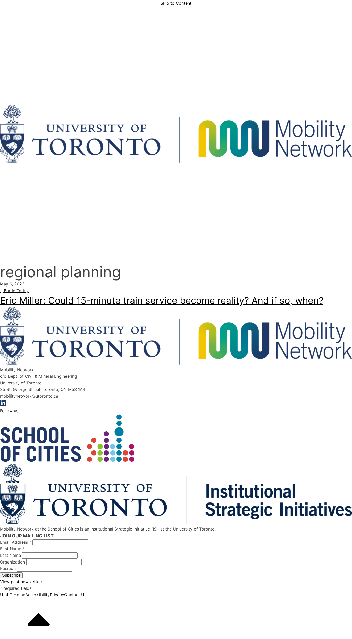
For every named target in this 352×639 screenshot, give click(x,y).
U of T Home (12, 594)
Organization (13, 562)
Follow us (9, 410)
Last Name (11, 555)
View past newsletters (21, 581)
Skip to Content (176, 3)
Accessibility (37, 594)
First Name (12, 548)
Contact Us (75, 594)
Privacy (57, 594)
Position (8, 568)
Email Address (15, 542)
